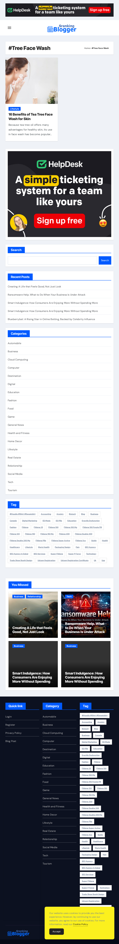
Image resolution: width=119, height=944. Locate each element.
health (105, 540)
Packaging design (62, 547)
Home (87, 48)
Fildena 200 (64, 534)
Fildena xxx (80, 540)
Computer (14, 367)
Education (14, 392)
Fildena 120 (15, 534)
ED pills (59, 520)
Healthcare (15, 547)
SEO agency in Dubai (19, 554)
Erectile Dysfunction (91, 520)
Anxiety (60, 514)
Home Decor (15, 441)
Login (8, 716)
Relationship (15, 465)
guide (94, 540)
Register (10, 724)
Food (11, 408)
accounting (46, 514)
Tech (10, 482)
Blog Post (10, 741)
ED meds (46, 520)
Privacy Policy (13, 733)
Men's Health (43, 547)
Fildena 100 (53, 527)
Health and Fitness (19, 433)
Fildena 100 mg (70, 527)
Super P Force (74, 554)
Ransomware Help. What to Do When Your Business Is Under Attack (46, 294)
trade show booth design (21, 560)
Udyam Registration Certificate (74, 560)
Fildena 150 (30, 534)
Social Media (15, 474)
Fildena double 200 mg (20, 540)
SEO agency (90, 547)
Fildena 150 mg (47, 534)
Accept (57, 931)
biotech (72, 514)
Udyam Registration (46, 560)
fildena (25, 527)
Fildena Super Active (60, 540)
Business (13, 351)
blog (83, 514)
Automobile (14, 343)
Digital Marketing (29, 520)
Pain (77, 547)
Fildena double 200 (83, 534)
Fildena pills (41, 540)
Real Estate (14, 457)
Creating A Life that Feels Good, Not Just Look (34, 286)
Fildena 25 (38, 527)
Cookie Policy (80, 924)
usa (103, 560)
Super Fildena (57, 554)
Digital (11, 384)
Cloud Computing (18, 359)
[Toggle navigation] (9, 28)
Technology (91, 554)
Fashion (12, 400)
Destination (14, 376)
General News (16, 425)
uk (95, 560)
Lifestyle (14, 108)
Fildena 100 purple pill (92, 527)
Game (11, 416)
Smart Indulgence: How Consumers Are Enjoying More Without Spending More (53, 302)
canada (13, 520)
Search (16, 250)
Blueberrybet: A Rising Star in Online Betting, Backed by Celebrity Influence (51, 319)
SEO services (39, 554)
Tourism (12, 490)
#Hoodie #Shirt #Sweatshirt (22, 514)
